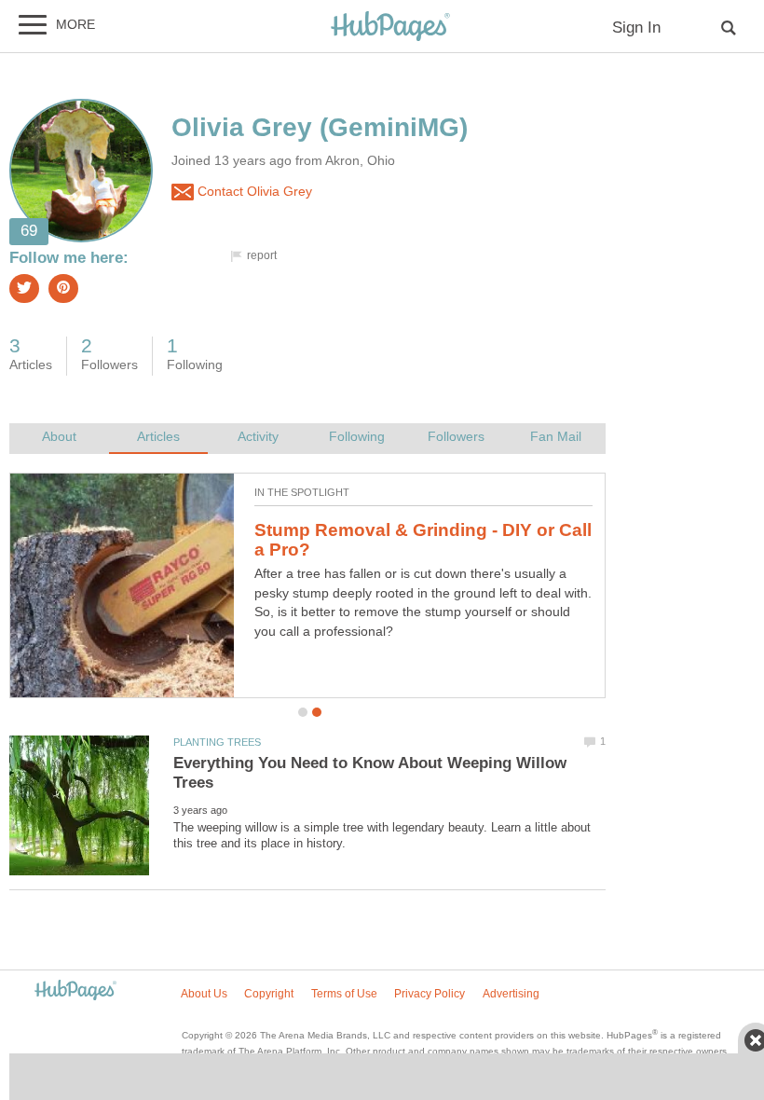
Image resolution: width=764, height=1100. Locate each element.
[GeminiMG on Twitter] (24, 288)
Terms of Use (344, 993)
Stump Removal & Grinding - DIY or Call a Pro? (423, 539)
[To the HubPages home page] (75, 991)
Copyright (268, 993)
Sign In (636, 27)
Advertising (511, 993)
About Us (204, 993)
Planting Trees (217, 742)
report (262, 255)
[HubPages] (390, 27)
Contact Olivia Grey (253, 192)
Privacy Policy (429, 993)
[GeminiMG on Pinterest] (63, 288)
